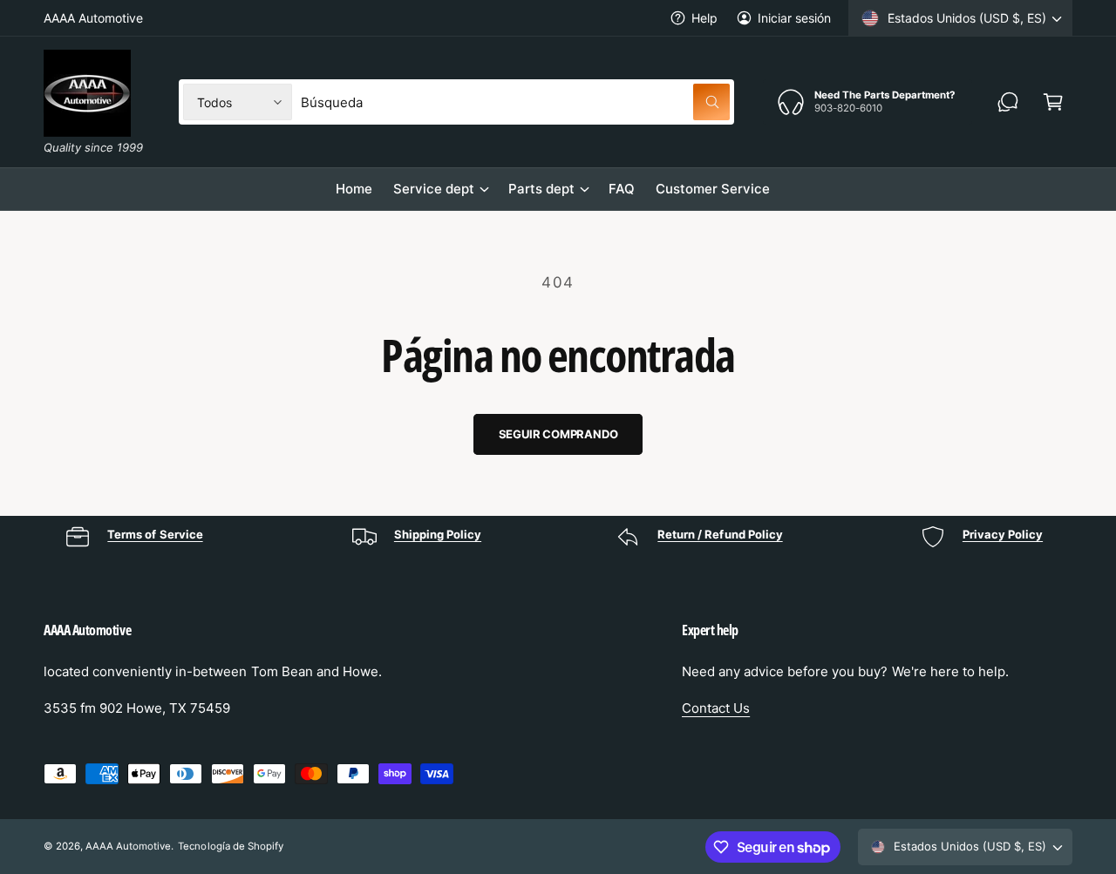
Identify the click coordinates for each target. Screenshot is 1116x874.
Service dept (433, 188)
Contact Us (716, 708)
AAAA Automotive (128, 846)
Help (704, 17)
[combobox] (515, 102)
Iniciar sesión (794, 17)
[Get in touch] (1008, 102)
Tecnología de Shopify (230, 846)
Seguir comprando (558, 434)
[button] (1053, 102)
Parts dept (541, 188)
